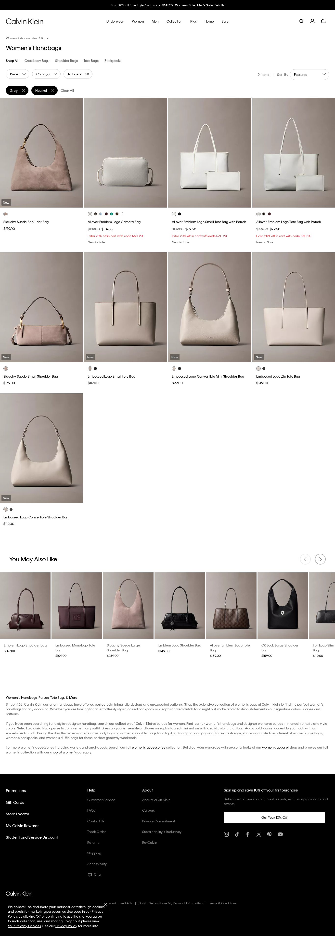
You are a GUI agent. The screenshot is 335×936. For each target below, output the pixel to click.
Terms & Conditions (223, 903)
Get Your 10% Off (274, 817)
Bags (44, 38)
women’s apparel (275, 747)
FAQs (91, 810)
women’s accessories (148, 747)
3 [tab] (44, 203)
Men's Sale (205, 5)
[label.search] (301, 21)
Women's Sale (185, 5)
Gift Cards (15, 802)
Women (11, 38)
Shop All (12, 60)
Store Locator (17, 813)
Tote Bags (91, 60)
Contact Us (95, 821)
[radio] (5, 213)
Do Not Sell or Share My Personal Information (171, 903)
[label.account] (312, 21)
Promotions (16, 790)
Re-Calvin (149, 842)
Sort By (282, 74)
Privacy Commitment (158, 821)
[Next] (75, 153)
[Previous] (7, 153)
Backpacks (113, 60)
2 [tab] (37, 203)
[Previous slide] (305, 559)
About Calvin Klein (156, 800)
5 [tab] (140, 203)
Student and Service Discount (32, 837)
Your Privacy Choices (24, 926)
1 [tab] (30, 203)
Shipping (94, 853)
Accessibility (97, 864)
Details (219, 5)
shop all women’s (63, 752)
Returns (93, 842)
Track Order (96, 832)
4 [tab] (52, 203)
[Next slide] (320, 559)
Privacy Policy (66, 926)
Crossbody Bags (37, 60)
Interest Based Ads (118, 903)
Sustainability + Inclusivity (162, 832)
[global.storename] (24, 21)
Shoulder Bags (66, 60)
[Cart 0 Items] (323, 21)
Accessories (28, 38)
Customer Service (101, 800)
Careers (148, 810)
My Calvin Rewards (22, 825)
